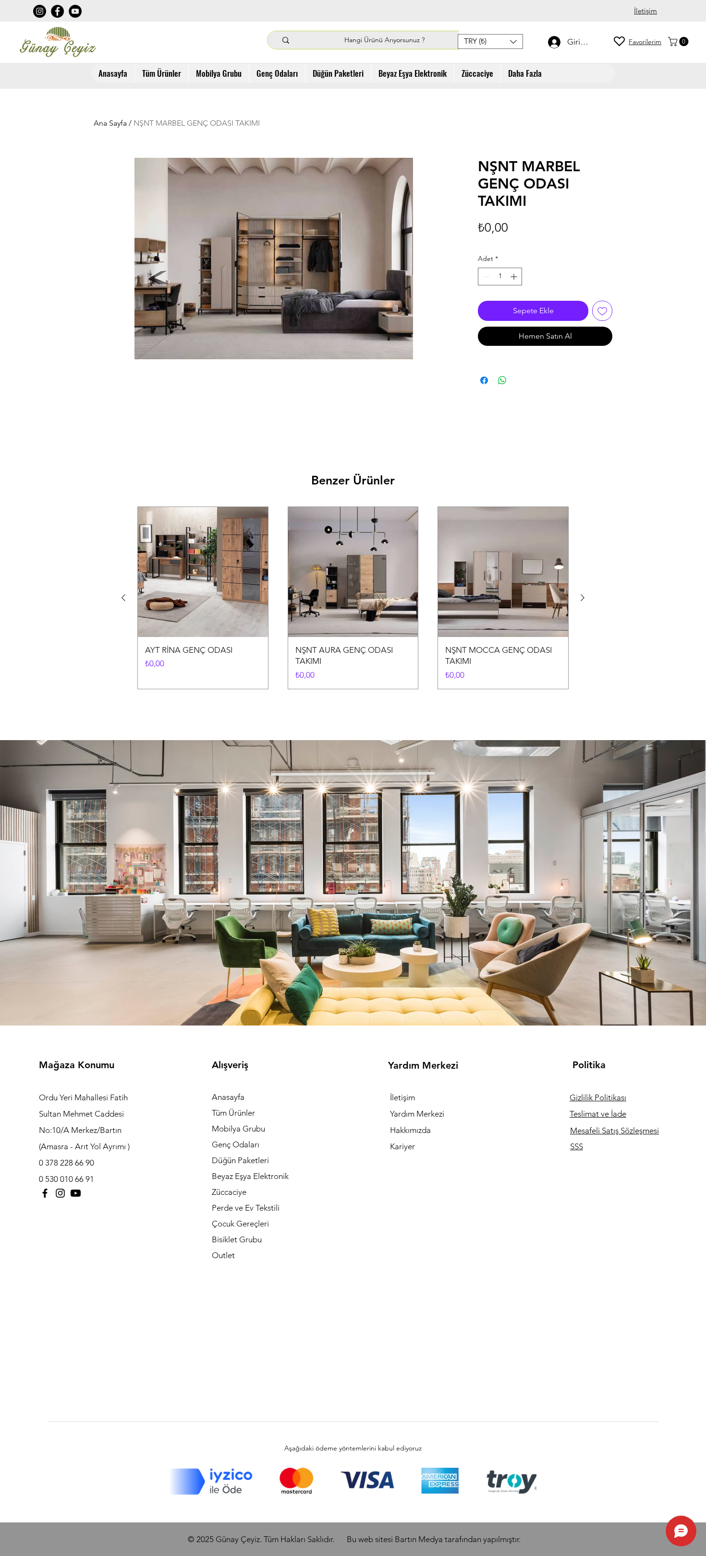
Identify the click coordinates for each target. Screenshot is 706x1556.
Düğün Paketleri (240, 1160)
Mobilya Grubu (238, 1128)
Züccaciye (229, 1192)
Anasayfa (228, 1097)
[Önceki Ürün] (123, 597)
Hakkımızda (410, 1130)
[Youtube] (76, 1193)
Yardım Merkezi (417, 1114)
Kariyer (402, 1146)
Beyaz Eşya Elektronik (250, 1176)
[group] (353, 598)
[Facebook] (57, 11)
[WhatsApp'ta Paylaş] (502, 380)
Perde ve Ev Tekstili (246, 1208)
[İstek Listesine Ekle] (602, 311)
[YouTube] (75, 11)
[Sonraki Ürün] (582, 597)
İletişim (402, 1097)
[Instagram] (39, 11)
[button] (490, 41)
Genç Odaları (235, 1144)
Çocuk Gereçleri (240, 1223)
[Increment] (515, 276)
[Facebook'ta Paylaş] (484, 380)
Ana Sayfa (110, 123)
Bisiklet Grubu (237, 1239)
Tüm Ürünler (233, 1113)
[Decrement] (485, 276)
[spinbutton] (500, 276)
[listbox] (490, 41)
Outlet (223, 1255)
